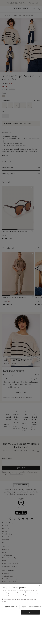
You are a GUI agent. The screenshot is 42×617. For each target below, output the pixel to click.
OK (30, 612)
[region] (21, 600)
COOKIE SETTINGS (11, 607)
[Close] (39, 586)
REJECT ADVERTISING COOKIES (31, 607)
